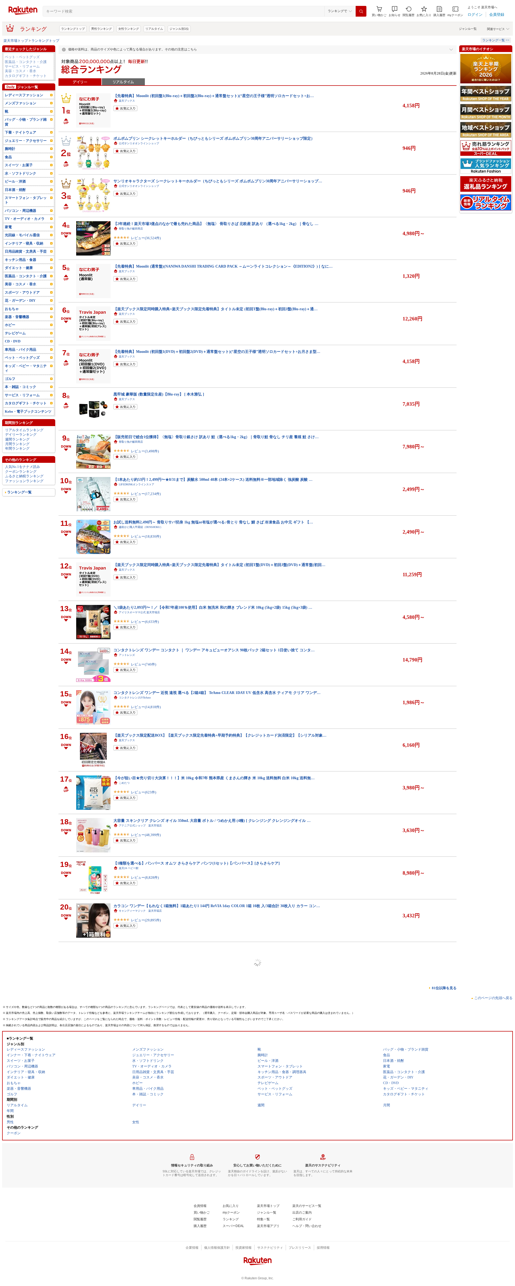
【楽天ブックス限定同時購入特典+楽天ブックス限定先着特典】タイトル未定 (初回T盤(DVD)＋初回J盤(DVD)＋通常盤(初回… (219, 565)
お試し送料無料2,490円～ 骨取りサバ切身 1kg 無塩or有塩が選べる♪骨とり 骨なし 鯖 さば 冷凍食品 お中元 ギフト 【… (213, 522)
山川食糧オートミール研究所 (136, 1166)
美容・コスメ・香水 (20, 71)
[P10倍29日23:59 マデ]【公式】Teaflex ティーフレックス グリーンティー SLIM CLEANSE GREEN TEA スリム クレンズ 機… (219, 1119)
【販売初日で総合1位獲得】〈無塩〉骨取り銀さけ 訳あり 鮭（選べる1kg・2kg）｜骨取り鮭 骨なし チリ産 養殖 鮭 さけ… (216, 437)
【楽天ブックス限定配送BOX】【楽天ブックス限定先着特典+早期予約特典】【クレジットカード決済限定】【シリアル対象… (219, 735)
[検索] (361, 11)
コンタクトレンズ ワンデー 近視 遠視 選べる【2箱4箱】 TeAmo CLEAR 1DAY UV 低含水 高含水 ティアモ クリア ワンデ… (217, 692)
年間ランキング (17, 448)
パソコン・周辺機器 (20, 211)
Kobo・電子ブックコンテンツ (28, 411)
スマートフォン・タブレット (26, 200)
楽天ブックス (127, 100)
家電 (8, 227)
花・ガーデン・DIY (20, 300)
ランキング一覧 (19, 492)
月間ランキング (17, 444)
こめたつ (124, 782)
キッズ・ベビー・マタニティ (26, 368)
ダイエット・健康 (19, 268)
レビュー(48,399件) (146, 835)
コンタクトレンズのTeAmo (135, 697)
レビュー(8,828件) (145, 877)
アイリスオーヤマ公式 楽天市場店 (139, 612)
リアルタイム (154, 28)
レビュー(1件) (141, 1048)
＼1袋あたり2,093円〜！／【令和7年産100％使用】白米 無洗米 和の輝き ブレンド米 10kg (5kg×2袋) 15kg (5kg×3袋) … (212, 607)
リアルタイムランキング (24, 430)
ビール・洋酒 (15, 181)
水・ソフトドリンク (20, 173)
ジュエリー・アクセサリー (26, 141)
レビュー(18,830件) (146, 536)
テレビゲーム (15, 333)
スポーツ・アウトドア (22, 292)
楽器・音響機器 (17, 317)
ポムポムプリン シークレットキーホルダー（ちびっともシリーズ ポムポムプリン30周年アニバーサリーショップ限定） (214, 138)
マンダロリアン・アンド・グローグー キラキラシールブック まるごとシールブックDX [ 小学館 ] (195, 948)
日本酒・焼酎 (15, 190)
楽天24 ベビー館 (128, 868)
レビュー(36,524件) (146, 238)
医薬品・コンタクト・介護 (26, 62)
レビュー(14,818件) (146, 707)
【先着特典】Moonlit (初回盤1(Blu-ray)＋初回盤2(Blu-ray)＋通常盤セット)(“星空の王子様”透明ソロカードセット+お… (213, 96)
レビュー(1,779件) (145, 1219)
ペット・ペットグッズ (22, 57)
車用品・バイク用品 (20, 350)
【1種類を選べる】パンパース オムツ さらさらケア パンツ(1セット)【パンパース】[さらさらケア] (196, 863)
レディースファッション (24, 95)
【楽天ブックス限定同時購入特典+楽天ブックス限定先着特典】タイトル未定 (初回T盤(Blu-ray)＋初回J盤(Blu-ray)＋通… (215, 309)
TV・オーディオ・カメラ (25, 219)
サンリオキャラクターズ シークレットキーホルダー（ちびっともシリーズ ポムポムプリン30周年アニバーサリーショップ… (217, 181)
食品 (8, 157)
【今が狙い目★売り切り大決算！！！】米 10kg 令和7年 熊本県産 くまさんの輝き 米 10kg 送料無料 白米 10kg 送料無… (214, 778)
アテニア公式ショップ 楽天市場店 (140, 825)
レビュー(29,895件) (146, 920)
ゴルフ (10, 379)
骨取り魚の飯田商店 (131, 228)
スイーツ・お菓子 (19, 165)
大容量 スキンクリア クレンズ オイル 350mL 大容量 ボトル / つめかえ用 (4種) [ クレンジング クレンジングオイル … (212, 820)
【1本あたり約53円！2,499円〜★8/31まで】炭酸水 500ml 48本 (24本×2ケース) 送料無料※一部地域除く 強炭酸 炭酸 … (212, 479)
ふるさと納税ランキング (24, 476)
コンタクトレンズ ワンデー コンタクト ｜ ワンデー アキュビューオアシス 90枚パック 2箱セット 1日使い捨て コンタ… (214, 650)
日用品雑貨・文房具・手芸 (26, 251)
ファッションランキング (24, 481)
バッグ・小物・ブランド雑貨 (26, 121)
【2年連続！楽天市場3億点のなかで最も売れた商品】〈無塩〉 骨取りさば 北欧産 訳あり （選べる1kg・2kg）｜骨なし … (215, 223)
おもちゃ (12, 309)
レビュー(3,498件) (145, 451)
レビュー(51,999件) (146, 1261)
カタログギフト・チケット (26, 76)
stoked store (125, 1123)
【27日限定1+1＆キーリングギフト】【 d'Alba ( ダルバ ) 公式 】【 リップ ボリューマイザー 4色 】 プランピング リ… (213, 991)
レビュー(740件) (143, 664)
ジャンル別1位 (179, 28)
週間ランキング (17, 439)
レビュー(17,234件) (146, 494)
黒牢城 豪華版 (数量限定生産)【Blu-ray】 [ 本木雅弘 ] (158, 394)
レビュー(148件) (143, 1005)
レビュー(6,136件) (145, 1176)
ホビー (10, 325)
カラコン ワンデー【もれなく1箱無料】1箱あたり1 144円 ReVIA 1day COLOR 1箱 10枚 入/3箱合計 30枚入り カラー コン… (216, 906)
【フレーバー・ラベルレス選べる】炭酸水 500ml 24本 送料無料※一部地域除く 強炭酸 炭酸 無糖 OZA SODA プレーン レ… (217, 1247)
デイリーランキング (20, 435)
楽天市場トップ (15, 41)
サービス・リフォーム (22, 66)
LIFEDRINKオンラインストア (136, 484)
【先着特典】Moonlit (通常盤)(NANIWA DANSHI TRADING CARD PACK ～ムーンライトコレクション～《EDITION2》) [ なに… (223, 266)
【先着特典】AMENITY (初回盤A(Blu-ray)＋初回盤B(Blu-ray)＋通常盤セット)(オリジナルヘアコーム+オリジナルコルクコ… (218, 1034)
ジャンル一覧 (468, 28)
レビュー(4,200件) (145, 1133)
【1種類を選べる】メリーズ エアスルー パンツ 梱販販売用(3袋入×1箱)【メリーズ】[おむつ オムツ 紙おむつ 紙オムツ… (214, 1076)
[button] (394, 11)
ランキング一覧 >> (495, 40)
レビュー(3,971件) (145, 1091)
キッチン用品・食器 (20, 260)
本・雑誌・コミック (20, 387)
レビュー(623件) (143, 792)
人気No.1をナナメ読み (22, 467)
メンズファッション (20, 103)
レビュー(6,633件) (145, 622)
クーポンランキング (20, 472)
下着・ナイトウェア (20, 132)
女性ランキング (128, 28)
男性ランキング (101, 28)
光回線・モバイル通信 (22, 235)
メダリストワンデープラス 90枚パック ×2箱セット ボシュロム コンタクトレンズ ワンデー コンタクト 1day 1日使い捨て (214, 1204)
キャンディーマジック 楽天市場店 (140, 910)
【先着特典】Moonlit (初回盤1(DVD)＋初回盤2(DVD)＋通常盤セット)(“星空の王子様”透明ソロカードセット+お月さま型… (216, 351)
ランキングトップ (73, 28)
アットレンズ (127, 654)
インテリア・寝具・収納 (24, 243)
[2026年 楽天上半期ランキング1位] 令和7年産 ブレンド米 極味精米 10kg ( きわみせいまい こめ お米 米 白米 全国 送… (212, 1161)
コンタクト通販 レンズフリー (137, 1209)
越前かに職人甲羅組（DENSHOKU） (141, 527)
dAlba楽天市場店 (129, 996)
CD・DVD (12, 341)
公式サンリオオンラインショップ (139, 143)
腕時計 (10, 149)
